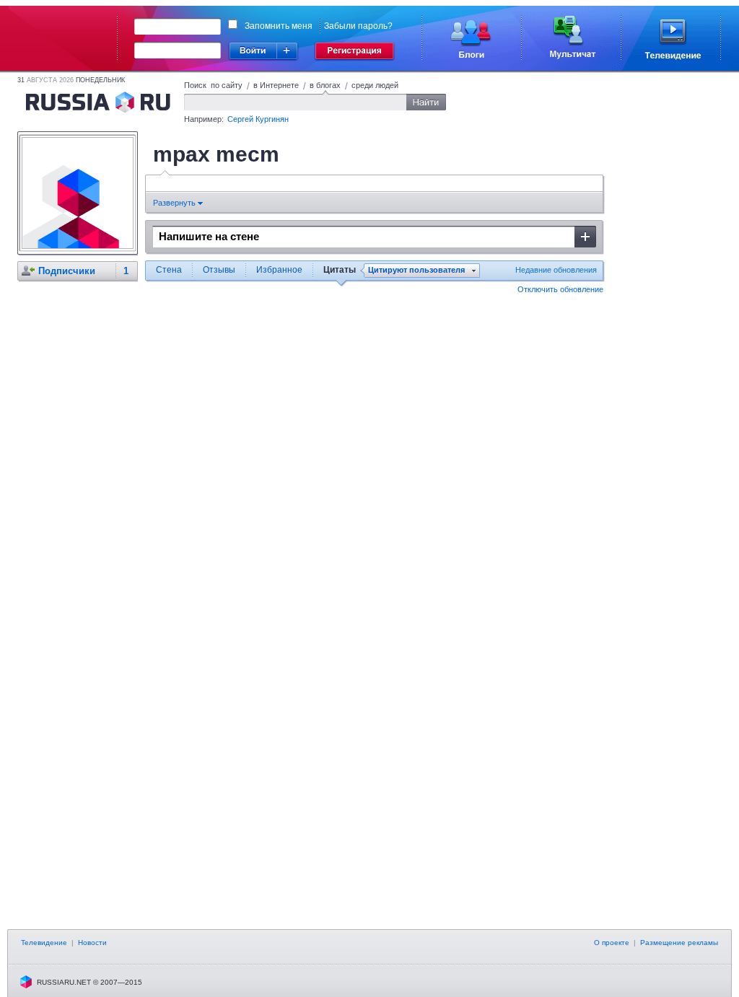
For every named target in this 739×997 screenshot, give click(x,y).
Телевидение (44, 943)
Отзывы (219, 270)
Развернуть (175, 202)
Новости (92, 943)
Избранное (279, 270)
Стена (169, 270)
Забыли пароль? (358, 26)
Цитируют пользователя (416, 270)
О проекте (611, 943)
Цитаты (339, 270)
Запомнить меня (278, 26)
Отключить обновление (560, 289)
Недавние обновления (556, 269)
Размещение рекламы (679, 943)
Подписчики (66, 270)
